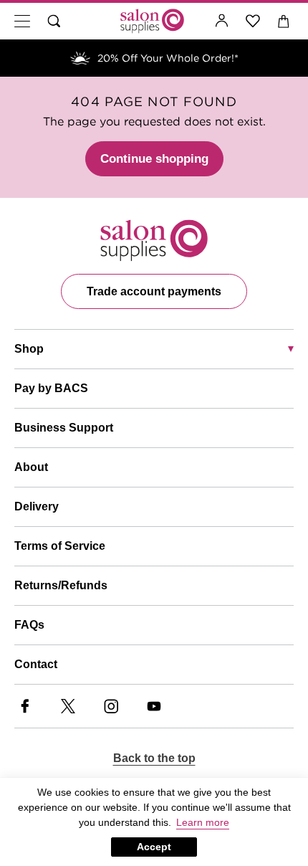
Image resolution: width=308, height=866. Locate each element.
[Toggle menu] (22, 21)
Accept (154, 846)
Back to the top (154, 758)
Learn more (202, 822)
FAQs (29, 625)
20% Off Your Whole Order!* (168, 58)
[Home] (152, 21)
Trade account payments (154, 291)
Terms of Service (59, 546)
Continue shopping (154, 159)
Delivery (36, 506)
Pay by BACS (51, 388)
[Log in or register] (222, 21)
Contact (35, 664)
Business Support (63, 428)
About (31, 467)
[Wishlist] (253, 21)
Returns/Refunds (60, 585)
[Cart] (284, 21)
